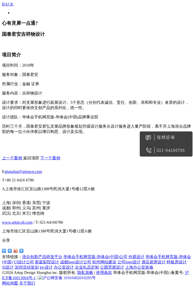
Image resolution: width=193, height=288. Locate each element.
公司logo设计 (128, 262)
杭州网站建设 (104, 262)
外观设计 (136, 257)
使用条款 (104, 272)
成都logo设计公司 (75, 262)
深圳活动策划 (27, 267)
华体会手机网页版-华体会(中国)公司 (95, 257)
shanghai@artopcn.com (23, 171)
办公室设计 (64, 267)
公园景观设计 (112, 267)
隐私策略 (85, 272)
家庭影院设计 (47, 262)
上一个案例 (12, 158)
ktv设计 (46, 267)
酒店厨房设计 (153, 262)
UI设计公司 (24, 262)
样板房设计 (177, 262)
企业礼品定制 (87, 267)
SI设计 (8, 267)
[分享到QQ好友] (4, 251)
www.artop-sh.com (17, 222)
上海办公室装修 (139, 267)
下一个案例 (50, 158)
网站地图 (10, 283)
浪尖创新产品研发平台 (42, 257)
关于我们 (27, 283)
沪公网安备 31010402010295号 (69, 278)
